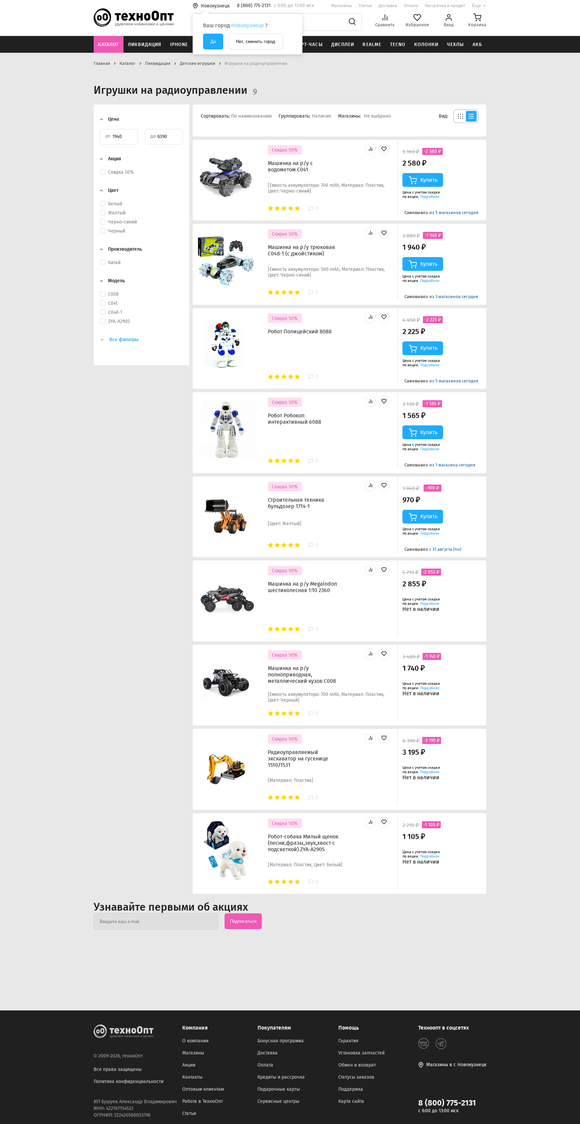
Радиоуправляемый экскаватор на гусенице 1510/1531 (298, 758)
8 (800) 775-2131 (447, 1103)
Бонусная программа (280, 1041)
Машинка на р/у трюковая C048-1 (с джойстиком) (301, 250)
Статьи (365, 5)
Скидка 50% (285, 150)
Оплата (411, 5)
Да (213, 41)
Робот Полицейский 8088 (300, 331)
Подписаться (243, 921)
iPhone (179, 44)
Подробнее (429, 197)
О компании (195, 1041)
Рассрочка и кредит (445, 5)
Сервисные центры (278, 1101)
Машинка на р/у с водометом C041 (290, 166)
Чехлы (455, 44)
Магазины (341, 5)
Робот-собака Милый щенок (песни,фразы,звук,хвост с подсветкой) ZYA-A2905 (303, 842)
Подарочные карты (278, 1089)
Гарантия (348, 1041)
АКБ (477, 44)
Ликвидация (144, 44)
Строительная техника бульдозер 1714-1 (296, 503)
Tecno (398, 44)
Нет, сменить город (255, 41)
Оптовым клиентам (203, 1089)
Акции (188, 1065)
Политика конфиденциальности (128, 1081)
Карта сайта (351, 1101)
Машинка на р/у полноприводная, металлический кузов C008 (302, 674)
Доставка (388, 5)
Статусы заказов (356, 1077)
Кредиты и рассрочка (281, 1077)
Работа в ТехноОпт (202, 1101)
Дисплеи (342, 44)
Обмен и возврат (357, 1065)
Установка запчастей (361, 1053)
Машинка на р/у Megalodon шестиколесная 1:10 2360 (302, 587)
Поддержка (350, 1089)
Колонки (426, 44)
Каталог (108, 44)
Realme (371, 44)
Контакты (192, 1077)
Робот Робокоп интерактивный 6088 (294, 418)
